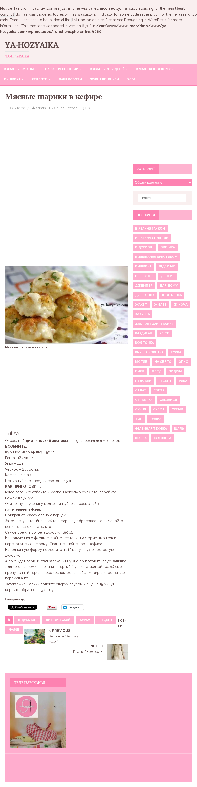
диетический (58, 620)
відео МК (167, 266)
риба (183, 381)
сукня (140, 409)
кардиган (143, 333)
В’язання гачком (19, 69)
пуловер (143, 381)
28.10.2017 (20, 108)
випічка (168, 247)
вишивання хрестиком (156, 257)
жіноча (181, 304)
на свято (163, 362)
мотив (141, 362)
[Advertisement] (66, 153)
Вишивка (12, 79)
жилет (160, 304)
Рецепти (39, 79)
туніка (155, 419)
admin (41, 108)
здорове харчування (154, 324)
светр (158, 390)
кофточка (144, 343)
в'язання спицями (152, 238)
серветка (143, 400)
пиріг (140, 371)
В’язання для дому (153, 69)
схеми (177, 409)
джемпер (143, 285)
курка (85, 620)
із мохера (162, 438)
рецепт (106, 620)
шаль (179, 428)
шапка (141, 438)
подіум (175, 371)
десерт (167, 276)
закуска (142, 314)
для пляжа (172, 295)
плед (156, 371)
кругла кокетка (149, 352)
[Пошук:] (162, 198)
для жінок (144, 295)
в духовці (27, 620)
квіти (164, 333)
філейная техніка (151, 428)
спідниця (168, 400)
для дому (169, 285)
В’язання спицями (61, 69)
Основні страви (67, 108)
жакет (141, 304)
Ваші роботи (70, 79)
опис (183, 362)
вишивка (143, 266)
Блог (131, 79)
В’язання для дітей (107, 69)
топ (138, 419)
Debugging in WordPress (145, 20)
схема (158, 409)
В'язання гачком (150, 228)
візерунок (144, 276)
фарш (14, 629)
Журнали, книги (104, 79)
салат (140, 390)
